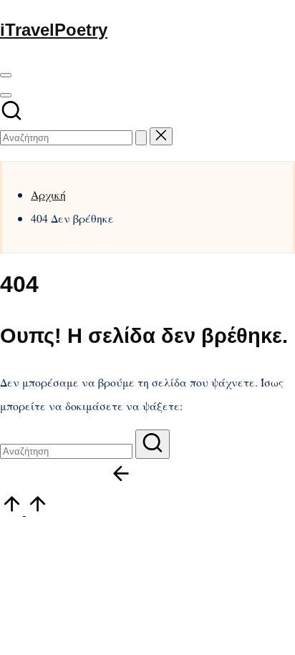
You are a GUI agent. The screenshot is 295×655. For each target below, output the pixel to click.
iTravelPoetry (53, 29)
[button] (141, 137)
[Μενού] (5, 75)
